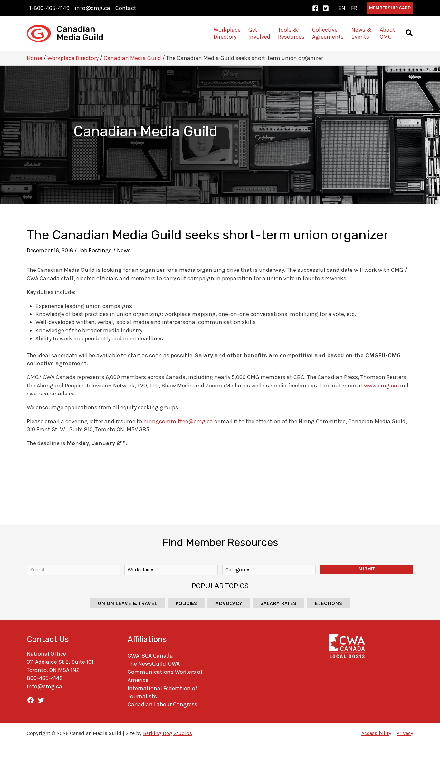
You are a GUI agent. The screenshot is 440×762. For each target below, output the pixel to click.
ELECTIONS (328, 603)
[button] (390, 8)
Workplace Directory (73, 58)
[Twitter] (325, 8)
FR (354, 8)
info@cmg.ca (92, 8)
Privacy (405, 733)
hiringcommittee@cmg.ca (178, 421)
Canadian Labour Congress (162, 704)
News (124, 250)
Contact (125, 8)
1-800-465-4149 (49, 8)
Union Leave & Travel (127, 603)
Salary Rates (278, 603)
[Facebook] (315, 8)
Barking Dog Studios (167, 733)
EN (341, 8)
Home (34, 58)
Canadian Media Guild (80, 33)
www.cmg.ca (380, 385)
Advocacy (228, 603)
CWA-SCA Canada (150, 655)
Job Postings (95, 250)
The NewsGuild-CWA (154, 663)
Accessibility (376, 733)
